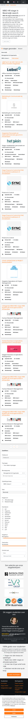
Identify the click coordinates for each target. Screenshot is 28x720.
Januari (7, 520)
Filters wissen (15, 58)
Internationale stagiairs (19, 690)
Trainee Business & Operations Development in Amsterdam (12, 341)
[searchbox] (14, 476)
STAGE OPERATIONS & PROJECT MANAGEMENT (12, 261)
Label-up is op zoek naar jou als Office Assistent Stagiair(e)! (12, 63)
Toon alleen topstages (10, 465)
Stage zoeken (4, 687)
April (6, 526)
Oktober (7, 514)
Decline (14, 713)
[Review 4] (18, 636)
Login (23, 2)
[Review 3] (15, 636)
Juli (5, 509)
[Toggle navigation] (4, 2)
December (8, 518)
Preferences (14, 716)
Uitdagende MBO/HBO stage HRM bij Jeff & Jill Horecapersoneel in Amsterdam (13, 307)
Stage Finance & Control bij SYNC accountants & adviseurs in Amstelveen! (13, 171)
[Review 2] (13, 636)
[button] (14, 2)
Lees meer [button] (6, 41)
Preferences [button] (12, 705)
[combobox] (14, 473)
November (8, 516)
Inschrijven (4, 685)
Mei (6, 527)
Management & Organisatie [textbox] (11, 473)
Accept (14, 709)
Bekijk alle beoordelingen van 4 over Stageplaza (14, 642)
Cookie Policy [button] (7, 704)
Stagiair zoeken (19, 687)
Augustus (7, 511)
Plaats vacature (19, 685)
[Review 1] (10, 636)
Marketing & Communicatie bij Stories (12, 97)
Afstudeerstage (9, 500)
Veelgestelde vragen (6, 689)
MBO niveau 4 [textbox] (7, 484)
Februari (7, 522)
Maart (6, 524)
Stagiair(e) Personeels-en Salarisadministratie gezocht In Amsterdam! (12, 134)
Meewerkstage (9, 502)
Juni (6, 529)
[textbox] (13, 556)
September (8, 513)
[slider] (2, 537)
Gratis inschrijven (14, 677)
